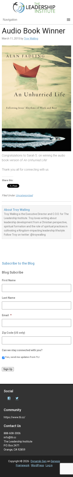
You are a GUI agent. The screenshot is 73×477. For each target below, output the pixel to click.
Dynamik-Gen (39, 461)
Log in (49, 465)
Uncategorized (24, 195)
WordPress (37, 465)
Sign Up (7, 369)
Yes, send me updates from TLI (22, 357)
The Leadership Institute (36, 8)
